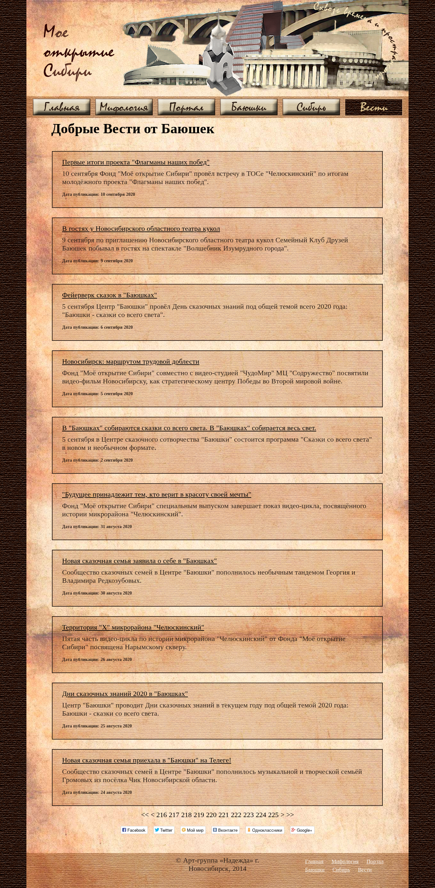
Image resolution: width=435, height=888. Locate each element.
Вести (374, 107)
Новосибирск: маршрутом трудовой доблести (130, 361)
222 (236, 815)
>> (290, 815)
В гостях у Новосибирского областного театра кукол (141, 228)
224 (261, 815)
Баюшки (249, 107)
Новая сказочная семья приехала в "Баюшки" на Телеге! (146, 760)
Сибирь (311, 107)
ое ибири (79, 52)
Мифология (124, 107)
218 (186, 815)
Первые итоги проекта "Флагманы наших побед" (136, 162)
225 (273, 815)
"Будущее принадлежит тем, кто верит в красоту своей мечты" (156, 494)
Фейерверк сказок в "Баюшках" (109, 295)
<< (145, 815)
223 (248, 815)
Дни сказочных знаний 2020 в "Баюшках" (125, 694)
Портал (186, 107)
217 (174, 815)
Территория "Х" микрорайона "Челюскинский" (133, 627)
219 (199, 815)
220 (211, 815)
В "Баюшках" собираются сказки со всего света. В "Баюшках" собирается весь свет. (189, 428)
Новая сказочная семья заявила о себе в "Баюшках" (139, 561)
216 (161, 815)
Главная (62, 107)
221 (223, 815)
